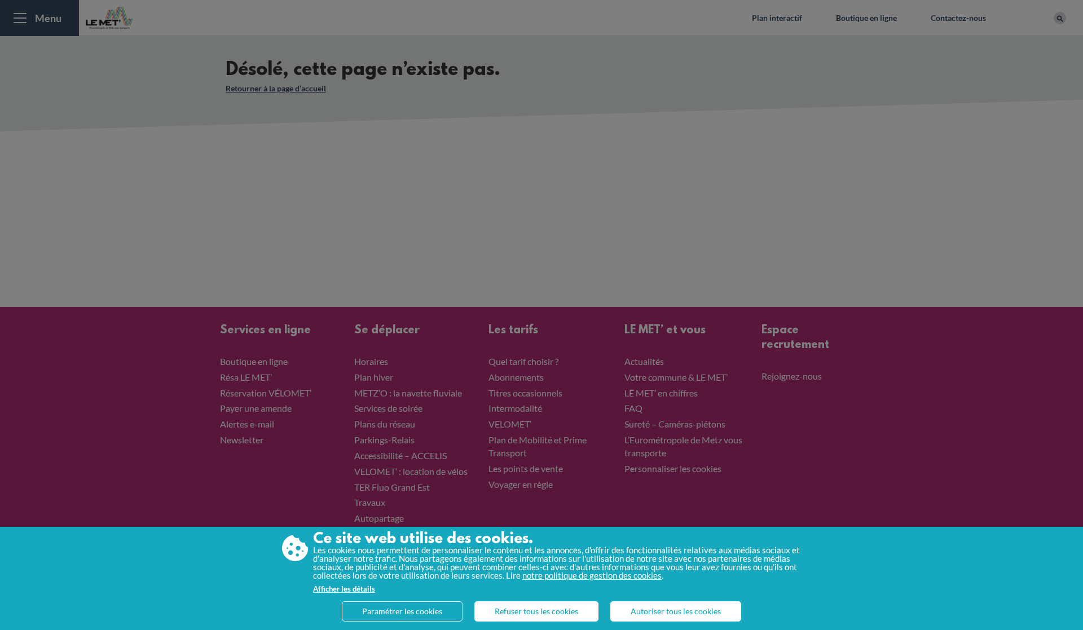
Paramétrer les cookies (402, 611)
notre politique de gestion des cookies (592, 575)
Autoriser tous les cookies (676, 611)
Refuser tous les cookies (536, 611)
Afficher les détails (344, 589)
